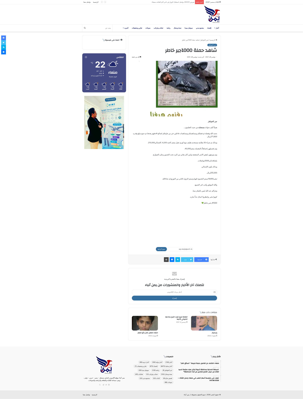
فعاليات (139, 374)
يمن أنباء (186, 395)
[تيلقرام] (102, 384)
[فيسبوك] (108, 384)
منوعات (147, 28)
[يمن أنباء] (212, 14)
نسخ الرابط (161, 249)
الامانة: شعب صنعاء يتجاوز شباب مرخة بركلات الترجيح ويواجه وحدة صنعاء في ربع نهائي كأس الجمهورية (160, 2)
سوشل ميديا (189, 28)
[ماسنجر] (172, 259)
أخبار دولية (157, 362)
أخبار (217, 28)
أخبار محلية (166, 366)
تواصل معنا (87, 2)
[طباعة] (166, 259)
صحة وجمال (177, 28)
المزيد (126, 28)
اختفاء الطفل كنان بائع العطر (148, 332)
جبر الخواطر (204, 40)
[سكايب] (177, 259)
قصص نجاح (167, 378)
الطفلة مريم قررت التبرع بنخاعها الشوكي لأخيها (176, 318)
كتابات (156, 378)
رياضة (168, 28)
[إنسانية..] (204, 323)
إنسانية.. (214, 332)
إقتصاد (209, 28)
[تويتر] (105, 384)
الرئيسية (95, 2)
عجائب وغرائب (158, 28)
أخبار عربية (144, 362)
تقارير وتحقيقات (137, 28)
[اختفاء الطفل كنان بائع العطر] (145, 323)
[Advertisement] (174, 224)
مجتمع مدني (200, 28)
